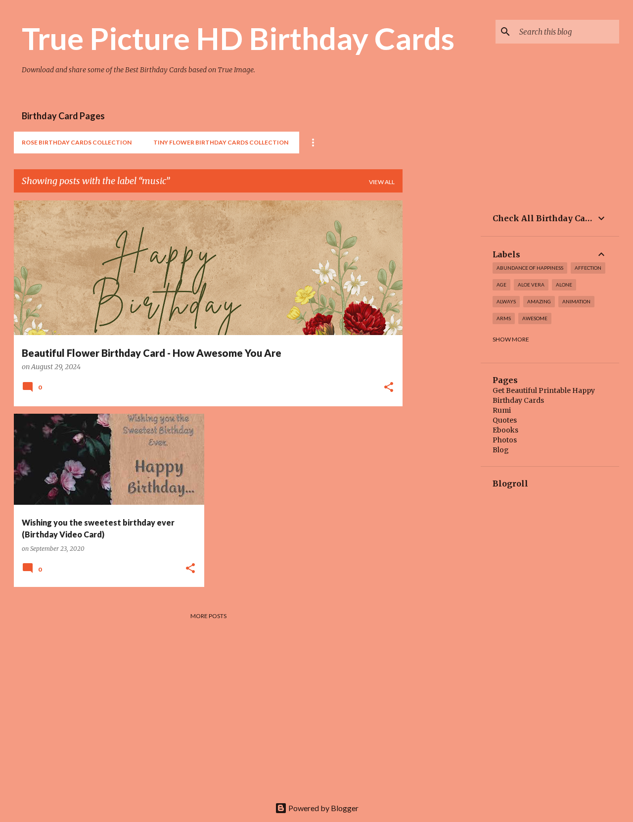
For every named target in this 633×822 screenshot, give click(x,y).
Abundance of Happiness (530, 268)
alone (564, 285)
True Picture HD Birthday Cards (238, 38)
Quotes (505, 420)
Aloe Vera (531, 285)
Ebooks (505, 430)
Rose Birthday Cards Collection (77, 142)
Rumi (502, 410)
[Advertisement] (441, 348)
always (506, 301)
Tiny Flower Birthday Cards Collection (220, 142)
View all (382, 182)
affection (588, 268)
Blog (501, 449)
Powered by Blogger (323, 808)
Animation (576, 301)
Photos (505, 439)
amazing (539, 301)
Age (501, 285)
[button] (389, 388)
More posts (208, 616)
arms (504, 318)
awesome (534, 318)
